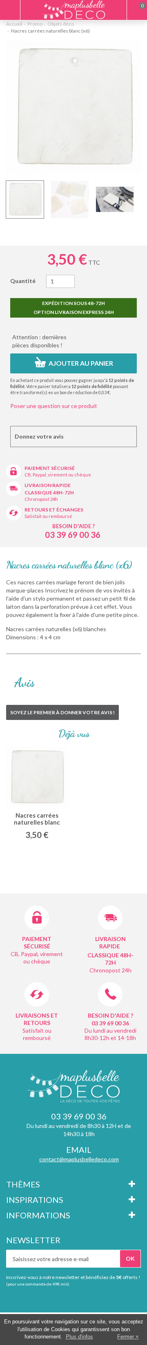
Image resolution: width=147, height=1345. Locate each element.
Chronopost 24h (41, 499)
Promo (34, 24)
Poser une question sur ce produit (53, 405)
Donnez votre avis (39, 436)
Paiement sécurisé (49, 468)
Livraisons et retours (37, 1019)
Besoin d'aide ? (73, 526)
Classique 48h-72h (49, 492)
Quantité (23, 280)
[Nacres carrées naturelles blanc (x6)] (25, 199)
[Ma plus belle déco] (73, 9)
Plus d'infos (79, 1337)
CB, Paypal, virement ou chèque (57, 474)
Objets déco (60, 24)
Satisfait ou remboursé (48, 516)
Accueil (14, 24)
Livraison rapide (47, 485)
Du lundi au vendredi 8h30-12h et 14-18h (110, 1034)
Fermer (125, 1337)
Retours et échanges (53, 510)
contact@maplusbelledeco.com (79, 1159)
